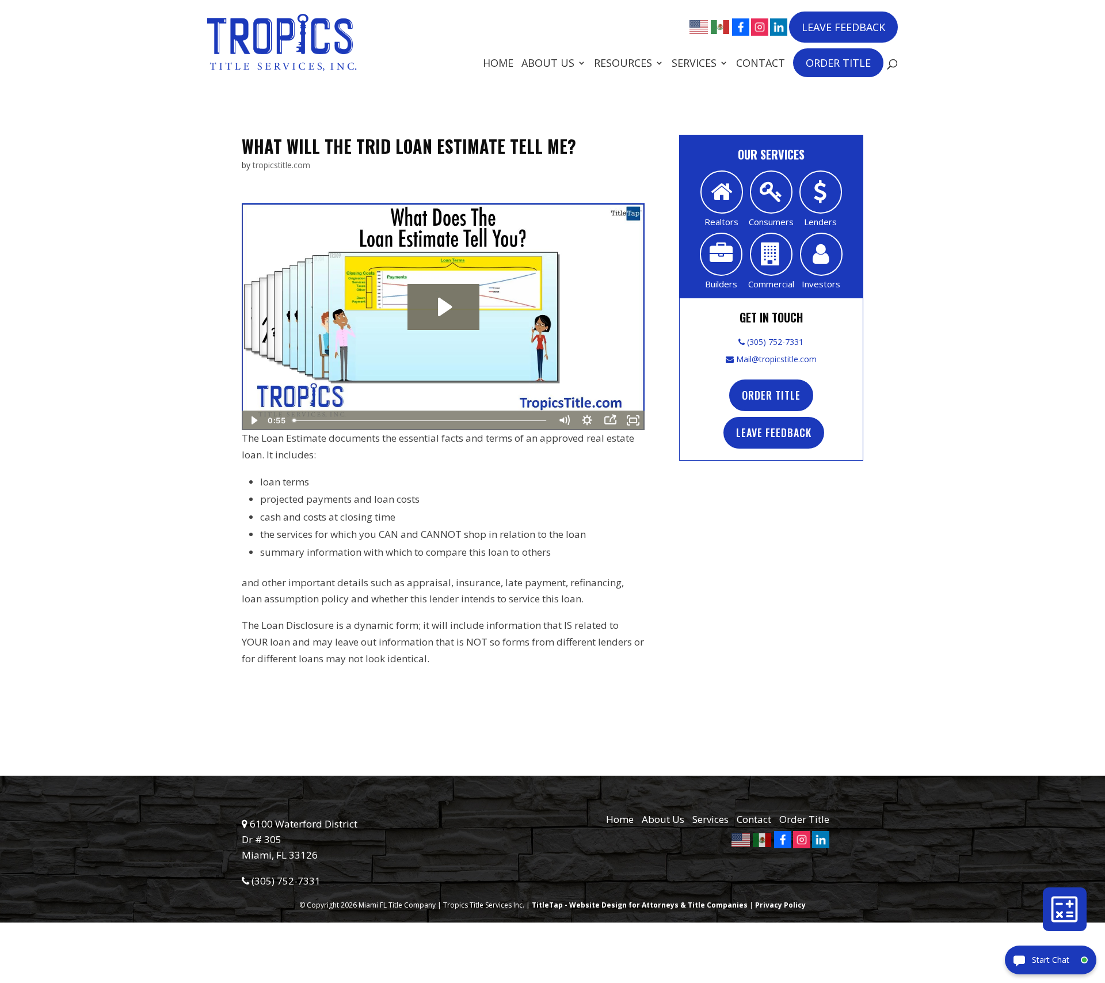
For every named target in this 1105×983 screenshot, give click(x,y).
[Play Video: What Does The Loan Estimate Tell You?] (443, 307)
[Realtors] (721, 192)
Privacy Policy (780, 905)
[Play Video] (253, 420)
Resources (623, 64)
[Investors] (821, 254)
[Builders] (721, 254)
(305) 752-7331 (774, 341)
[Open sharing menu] (610, 420)
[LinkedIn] (778, 27)
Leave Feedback (843, 27)
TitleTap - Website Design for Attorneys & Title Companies (640, 905)
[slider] (421, 420)
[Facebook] (740, 27)
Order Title (838, 63)
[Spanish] (720, 26)
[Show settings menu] (587, 420)
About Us (547, 64)
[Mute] (564, 420)
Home (498, 64)
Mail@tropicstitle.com (775, 359)
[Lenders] (820, 192)
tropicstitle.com (281, 165)
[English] (699, 26)
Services (694, 64)
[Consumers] (771, 192)
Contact (760, 64)
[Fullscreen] (633, 420)
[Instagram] (759, 27)
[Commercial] (771, 254)
